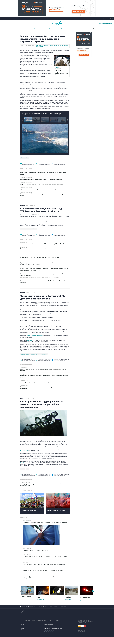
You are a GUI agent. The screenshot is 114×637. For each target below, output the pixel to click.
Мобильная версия (5, 18)
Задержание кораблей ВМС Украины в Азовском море (41, 114)
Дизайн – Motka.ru (81, 631)
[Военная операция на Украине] (42, 594)
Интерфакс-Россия (29, 18)
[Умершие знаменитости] (57, 594)
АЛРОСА (23, 469)
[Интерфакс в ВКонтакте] (49, 631)
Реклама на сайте (53, 606)
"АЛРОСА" (22, 462)
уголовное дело (31, 340)
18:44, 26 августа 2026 (30, 205)
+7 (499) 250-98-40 (56, 616)
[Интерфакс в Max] (53, 631)
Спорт (45, 28)
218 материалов (83, 600)
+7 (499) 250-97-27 (66, 616)
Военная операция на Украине (41, 596)
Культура (51, 28)
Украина (23, 157)
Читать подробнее (61, 73)
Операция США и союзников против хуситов (85, 597)
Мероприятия (63, 18)
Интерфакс (57, 23)
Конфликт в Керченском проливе (37, 33)
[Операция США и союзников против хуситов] (86, 594)
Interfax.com (21, 18)
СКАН (45, 625)
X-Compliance (23, 625)
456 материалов (54, 598)
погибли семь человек (50, 328)
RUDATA (46, 627)
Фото (77, 28)
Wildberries (34, 229)
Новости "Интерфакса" (48, 624)
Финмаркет (37, 18)
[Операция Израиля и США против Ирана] (27, 595)
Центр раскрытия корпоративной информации (53, 628)
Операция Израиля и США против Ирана (26, 597)
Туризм (42, 18)
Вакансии (45, 606)
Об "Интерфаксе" (14, 18)
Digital (61, 28)
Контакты (22, 606)
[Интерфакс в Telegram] (47, 631)
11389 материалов (40, 599)
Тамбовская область (25, 229)
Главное (22, 28)
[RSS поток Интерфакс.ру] (51, 631)
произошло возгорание (59, 325)
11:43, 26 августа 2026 (30, 292)
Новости (67, 28)
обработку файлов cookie (77, 614)
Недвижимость (48, 18)
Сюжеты (72, 28)
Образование (55, 18)
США (27, 469)
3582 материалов (25, 600)
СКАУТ (22, 627)
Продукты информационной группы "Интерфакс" (40, 620)
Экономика (40, 28)
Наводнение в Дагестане (69, 596)
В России (28, 28)
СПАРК (22, 624)
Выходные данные (81, 630)
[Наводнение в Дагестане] (71, 594)
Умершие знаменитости (56, 596)
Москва (57, 28)
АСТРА (22, 629)
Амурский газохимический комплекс (39, 354)
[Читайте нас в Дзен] (45, 631)
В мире (34, 28)
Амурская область (25, 354)
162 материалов (68, 599)
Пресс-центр (39, 606)
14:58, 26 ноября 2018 (51, 33)
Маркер (22, 628)
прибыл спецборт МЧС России (35, 335)
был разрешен (24, 450)
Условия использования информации (85, 629)
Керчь (27, 157)
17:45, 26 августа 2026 (29, 398)
